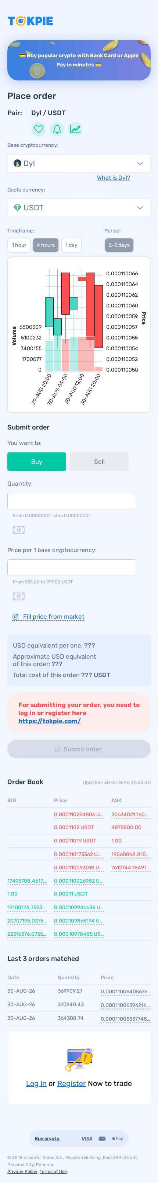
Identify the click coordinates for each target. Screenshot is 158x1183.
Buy (36, 461)
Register (71, 1083)
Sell (99, 461)
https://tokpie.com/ (49, 721)
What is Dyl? (113, 177)
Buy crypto (47, 1138)
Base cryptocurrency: (32, 145)
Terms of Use (53, 1171)
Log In (36, 1083)
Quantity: (20, 483)
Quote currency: (26, 190)
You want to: (24, 442)
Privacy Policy (22, 1171)
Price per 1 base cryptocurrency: (52, 549)
